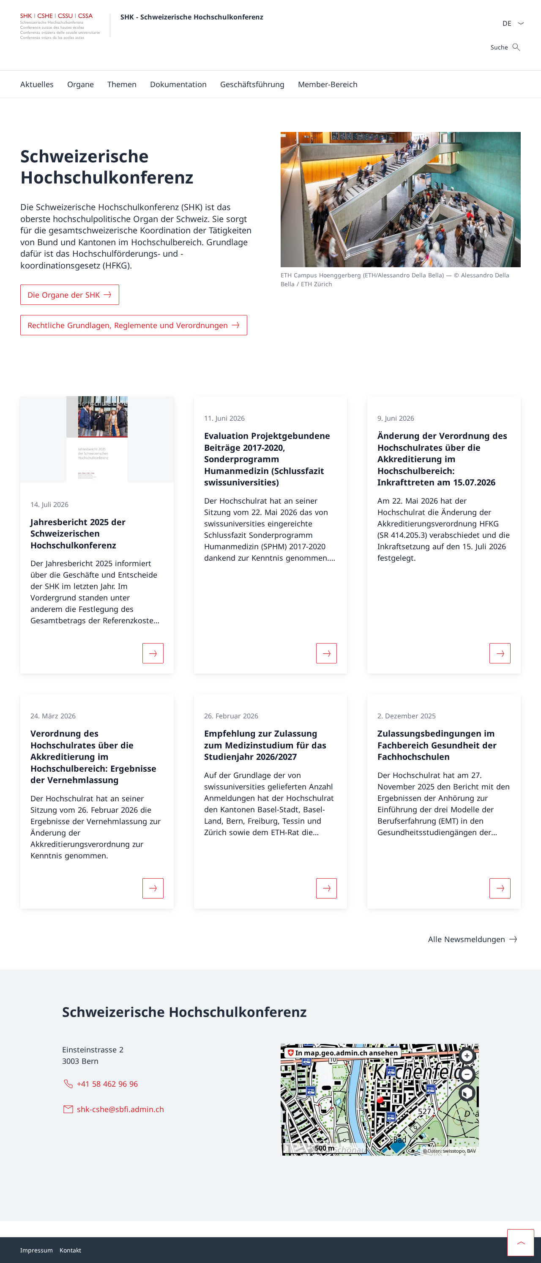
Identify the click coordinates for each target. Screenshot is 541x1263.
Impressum (36, 1250)
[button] (80, 84)
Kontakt (70, 1250)
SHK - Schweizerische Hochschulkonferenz (191, 17)
